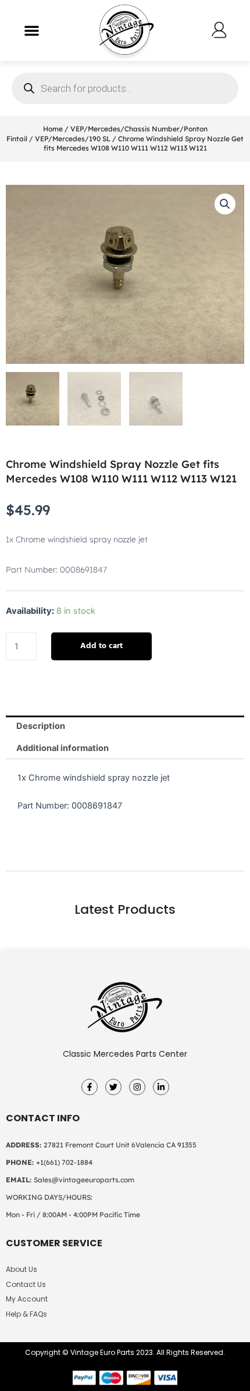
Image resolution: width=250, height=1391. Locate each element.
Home (53, 128)
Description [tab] (40, 726)
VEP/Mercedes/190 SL (72, 138)
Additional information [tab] (62, 748)
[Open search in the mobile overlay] (125, 88)
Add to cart (101, 646)
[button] (32, 30)
